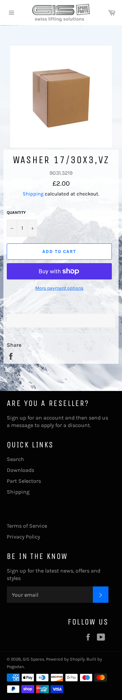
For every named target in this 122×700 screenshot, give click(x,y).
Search (15, 459)
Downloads (20, 470)
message (22, 425)
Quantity (16, 212)
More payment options (59, 288)
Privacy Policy (23, 536)
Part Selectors (24, 481)
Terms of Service (27, 526)
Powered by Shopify (65, 659)
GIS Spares (33, 659)
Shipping (33, 194)
